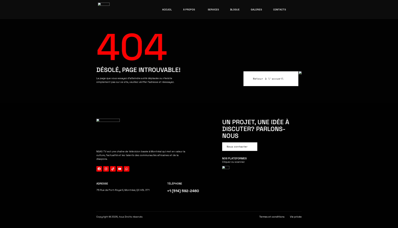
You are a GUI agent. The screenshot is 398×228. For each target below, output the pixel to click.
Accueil (167, 9)
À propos (189, 9)
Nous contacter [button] (237, 146)
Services (213, 9)
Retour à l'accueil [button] (268, 78)
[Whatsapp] (126, 169)
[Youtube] (119, 169)
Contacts (279, 9)
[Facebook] (99, 169)
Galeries (256, 9)
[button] (190, 9)
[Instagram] (106, 169)
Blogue (235, 9)
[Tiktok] (113, 169)
